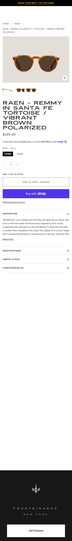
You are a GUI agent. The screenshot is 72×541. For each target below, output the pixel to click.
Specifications (12, 251)
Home (6, 24)
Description (10, 214)
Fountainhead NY (13, 268)
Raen (17, 24)
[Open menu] (8, 12)
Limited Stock (11, 259)
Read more (8, 239)
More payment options (14, 202)
